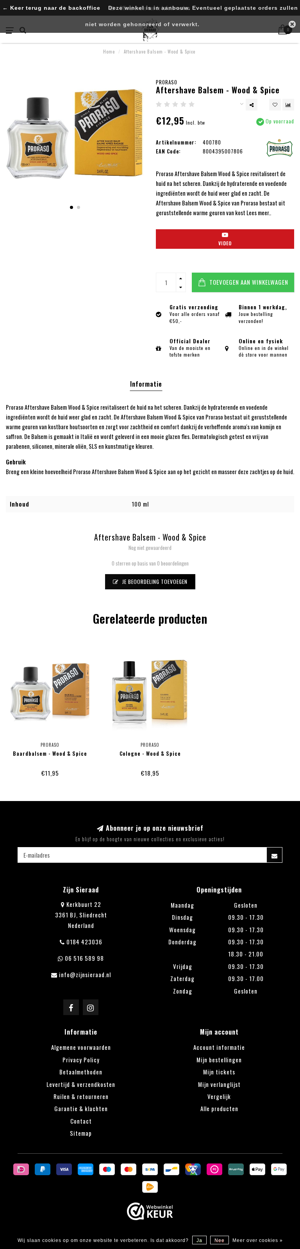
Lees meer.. (258, 212)
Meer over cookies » (257, 1240)
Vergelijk (219, 1096)
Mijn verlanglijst (219, 1084)
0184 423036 (84, 941)
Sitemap (81, 1133)
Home (109, 51)
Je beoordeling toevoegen (154, 581)
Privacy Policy (81, 1059)
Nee (219, 1240)
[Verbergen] (292, 24)
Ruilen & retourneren (81, 1096)
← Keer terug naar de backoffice (51, 8)
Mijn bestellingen (219, 1059)
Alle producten (219, 1108)
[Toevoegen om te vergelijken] (288, 105)
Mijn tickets (219, 1071)
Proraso (166, 82)
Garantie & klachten (81, 1108)
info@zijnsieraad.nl (85, 974)
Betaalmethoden (80, 1071)
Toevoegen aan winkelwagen (248, 282)
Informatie (146, 384)
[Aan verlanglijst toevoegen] (275, 105)
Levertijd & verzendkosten (80, 1084)
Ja (199, 1240)
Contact (81, 1121)
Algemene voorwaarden (81, 1047)
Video (225, 243)
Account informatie (219, 1047)
